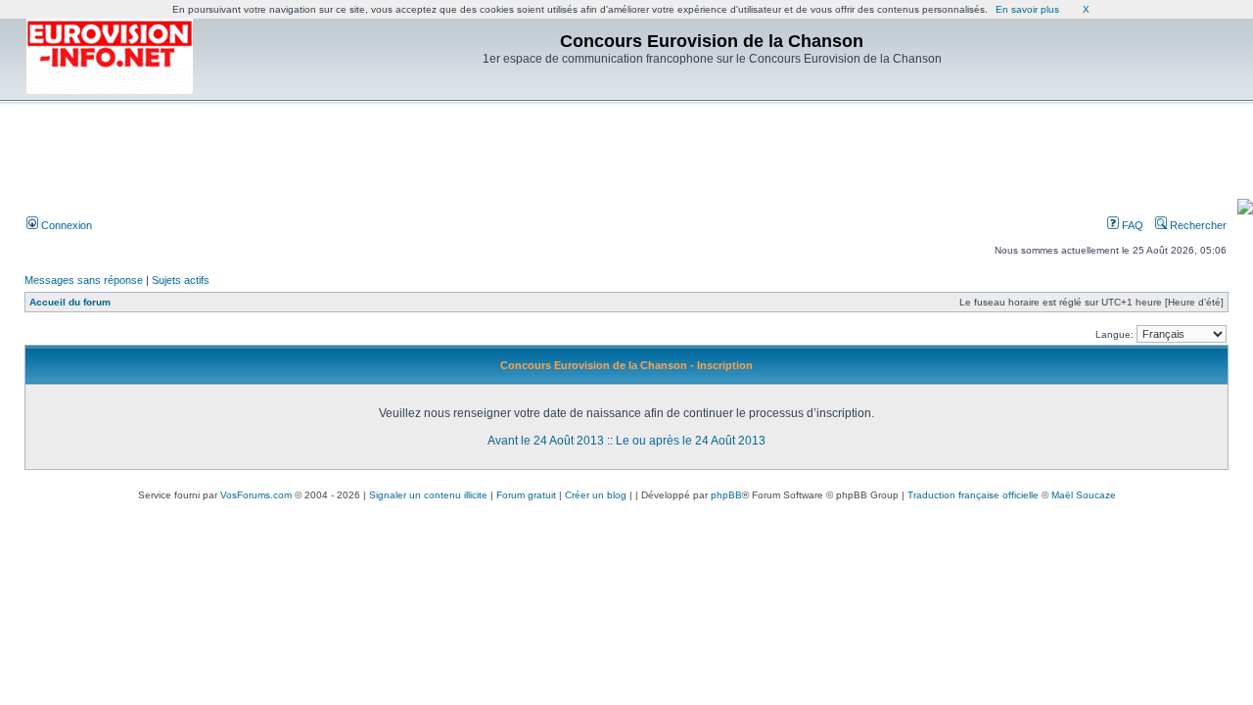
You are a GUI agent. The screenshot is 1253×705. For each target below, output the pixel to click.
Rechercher (1197, 225)
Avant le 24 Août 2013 (545, 440)
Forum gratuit (526, 495)
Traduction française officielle (973, 495)
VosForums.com (256, 495)
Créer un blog (595, 495)
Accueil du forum (70, 302)
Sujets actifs (180, 280)
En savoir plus (1027, 9)
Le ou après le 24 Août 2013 (691, 440)
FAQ (1131, 225)
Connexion (65, 225)
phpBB (726, 495)
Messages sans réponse (83, 280)
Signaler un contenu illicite (428, 495)
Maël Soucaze (1083, 495)
